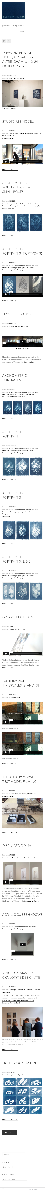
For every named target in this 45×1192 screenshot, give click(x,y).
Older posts (10, 1132)
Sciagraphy (36, 206)
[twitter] (9, 41)
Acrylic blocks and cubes (17, 204)
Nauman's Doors (33, 858)
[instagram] (4, 41)
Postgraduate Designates (25, 990)
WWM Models (31, 794)
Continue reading (10, 108)
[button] (9, 222)
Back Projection (30, 927)
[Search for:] (13, 1154)
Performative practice (26, 134)
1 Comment (6, 517)
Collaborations (14, 794)
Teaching (37, 990)
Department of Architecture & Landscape (18, 1000)
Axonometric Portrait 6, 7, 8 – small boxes (16, 187)
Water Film (21, 629)
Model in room (13, 134)
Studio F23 (37, 134)
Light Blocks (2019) (19, 1063)
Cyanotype (12, 78)
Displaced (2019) (16, 845)
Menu (21, 31)
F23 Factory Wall (14, 697)
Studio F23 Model (18, 121)
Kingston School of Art (11, 1003)
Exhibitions (20, 78)
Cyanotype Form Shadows (26, 268)
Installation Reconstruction (18, 858)
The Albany (22, 794)
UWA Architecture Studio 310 (18, 326)
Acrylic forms (29, 204)
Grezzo (14, 629)
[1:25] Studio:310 (16, 314)
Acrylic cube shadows (22, 914)
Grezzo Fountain (17, 617)
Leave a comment (8, 138)
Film (10, 629)
